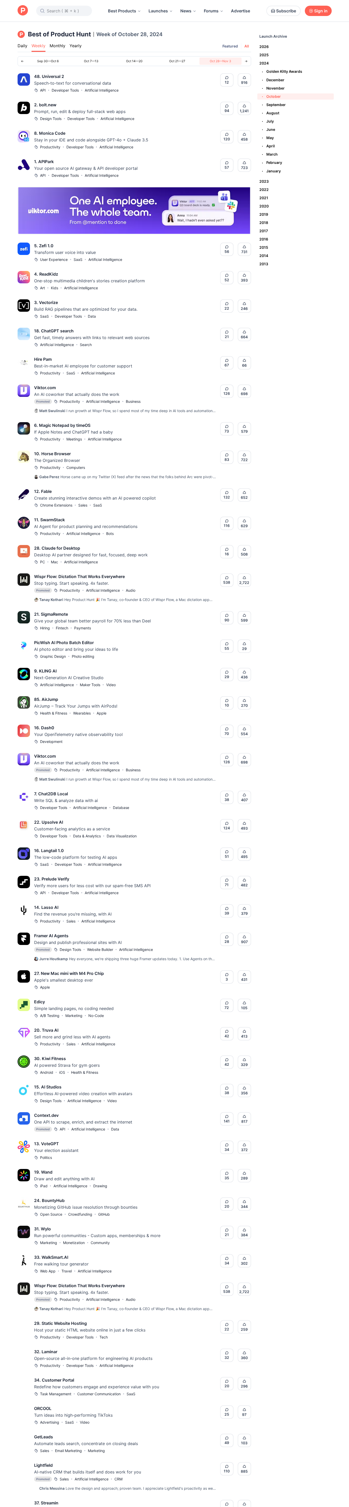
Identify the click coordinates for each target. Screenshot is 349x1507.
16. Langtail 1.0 (49, 850)
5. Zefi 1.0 (43, 245)
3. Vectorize (46, 302)
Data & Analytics (87, 836)
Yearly (75, 45)
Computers (75, 467)
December (273, 80)
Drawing (100, 1186)
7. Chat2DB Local (51, 793)
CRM (118, 1479)
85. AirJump (46, 699)
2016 (263, 239)
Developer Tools (65, 90)
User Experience (54, 259)
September (274, 104)
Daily (22, 45)
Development (51, 741)
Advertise (240, 10)
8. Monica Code (49, 133)
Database (121, 807)
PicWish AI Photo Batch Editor (64, 642)
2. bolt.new (45, 104)
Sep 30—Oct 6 (48, 61)
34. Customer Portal (54, 1380)
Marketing (73, 1015)
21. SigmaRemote (51, 614)
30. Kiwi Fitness (50, 1058)
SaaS (78, 259)
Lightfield (43, 1465)
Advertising (49, 1422)
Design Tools (50, 118)
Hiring (45, 628)
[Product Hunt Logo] (23, 10)
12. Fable (43, 491)
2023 (264, 181)
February (272, 162)
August (270, 113)
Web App (48, 1271)
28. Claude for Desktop (57, 548)
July (268, 121)
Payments (82, 628)
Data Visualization (122, 836)
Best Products (122, 10)
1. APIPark (44, 161)
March (270, 154)
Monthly (57, 45)
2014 (263, 255)
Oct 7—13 (91, 61)
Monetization (74, 1242)
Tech (103, 1337)
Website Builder (100, 949)
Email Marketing (68, 1450)
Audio (130, 590)
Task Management (55, 1394)
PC (42, 562)
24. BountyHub (49, 1200)
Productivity (50, 147)
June (268, 129)
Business (133, 401)
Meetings (74, 439)
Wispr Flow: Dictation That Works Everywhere (79, 576)
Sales (82, 505)
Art (42, 288)
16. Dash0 (44, 727)
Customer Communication (99, 1394)
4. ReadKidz (46, 274)
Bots (110, 533)
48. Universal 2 (49, 76)
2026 (264, 46)
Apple (101, 713)
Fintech (62, 628)
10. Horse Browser (52, 453)
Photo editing (83, 656)
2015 (263, 247)
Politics (46, 1157)
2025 (264, 55)
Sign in (321, 10)
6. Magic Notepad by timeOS (62, 425)
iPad (44, 1186)
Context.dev (46, 1115)
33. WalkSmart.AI (51, 1257)
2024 (264, 63)
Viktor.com (45, 387)
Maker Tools (90, 685)
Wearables (82, 713)
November (273, 88)
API (43, 90)
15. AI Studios (47, 1086)
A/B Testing (49, 1015)
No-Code (96, 1015)
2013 (263, 264)
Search (86, 344)
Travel (66, 1271)
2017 (263, 231)
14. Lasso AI (46, 907)
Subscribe (286, 10)
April (268, 146)
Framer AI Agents (51, 935)
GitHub (104, 1214)
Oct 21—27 (177, 61)
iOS (62, 1072)
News (185, 10)
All (246, 46)
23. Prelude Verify (51, 878)
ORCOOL (42, 1408)
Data (92, 316)
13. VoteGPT (46, 1143)
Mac (54, 562)
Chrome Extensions (56, 505)
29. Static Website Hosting (60, 1323)
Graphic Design (53, 656)
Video (111, 685)
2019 (263, 214)
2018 (263, 222)
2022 (264, 189)
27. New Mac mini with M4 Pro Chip (69, 973)
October (271, 96)
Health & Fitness (53, 713)
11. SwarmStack (49, 519)
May (268, 137)
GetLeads (43, 1436)
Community (100, 1242)
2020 (264, 206)
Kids (54, 288)
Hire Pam (43, 359)
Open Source (51, 1214)
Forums (211, 10)
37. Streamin (46, 1502)
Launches (158, 10)
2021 (263, 198)
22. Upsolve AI (48, 822)
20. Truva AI (46, 1030)
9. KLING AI (45, 671)
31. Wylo (42, 1228)
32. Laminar (45, 1351)
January (271, 171)
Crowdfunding (80, 1214)
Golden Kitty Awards (282, 71)
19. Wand (43, 1172)
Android (46, 1072)
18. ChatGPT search (54, 330)
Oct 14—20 (134, 61)
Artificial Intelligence (102, 90)
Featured (230, 46)
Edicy (39, 1001)
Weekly (38, 45)
